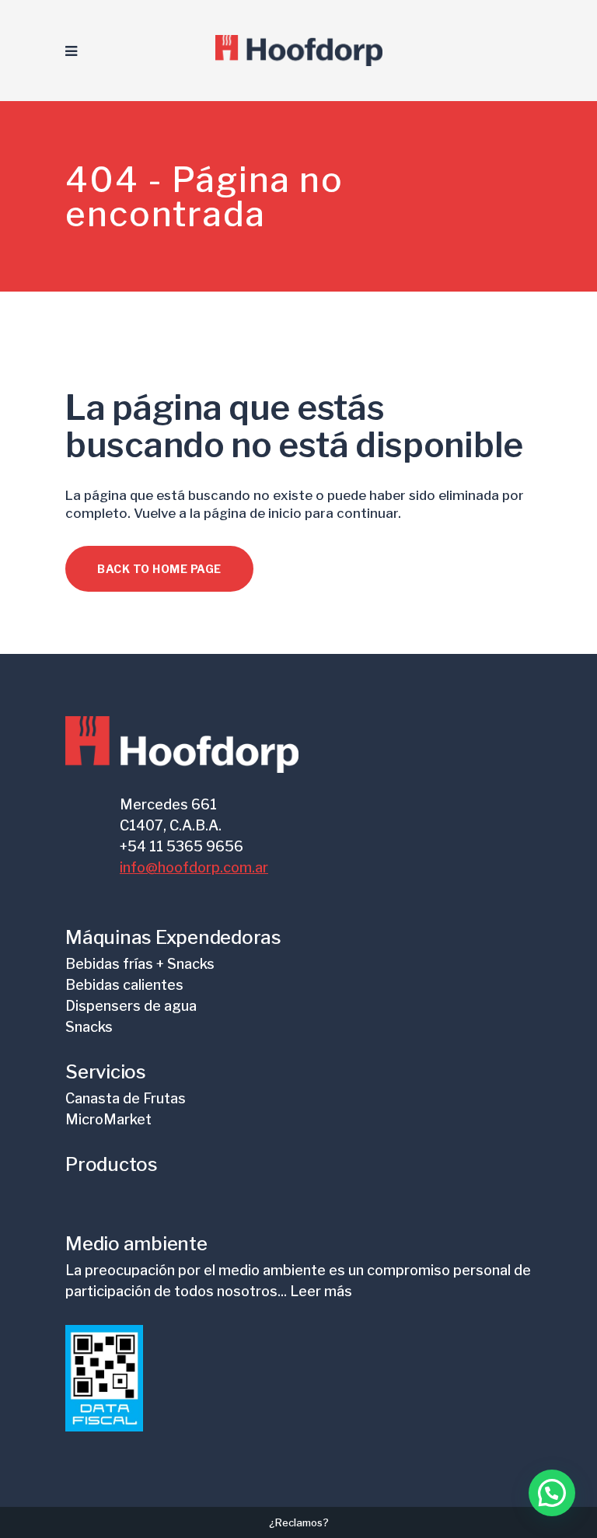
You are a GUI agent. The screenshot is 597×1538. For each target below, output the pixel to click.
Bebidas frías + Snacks (140, 964)
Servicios (105, 1072)
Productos (111, 1164)
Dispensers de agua (131, 1006)
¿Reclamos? (299, 1522)
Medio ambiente (136, 1243)
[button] (552, 1493)
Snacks (89, 1027)
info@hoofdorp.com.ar (194, 867)
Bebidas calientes (124, 985)
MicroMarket (108, 1119)
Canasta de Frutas (125, 1098)
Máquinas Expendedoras (173, 937)
